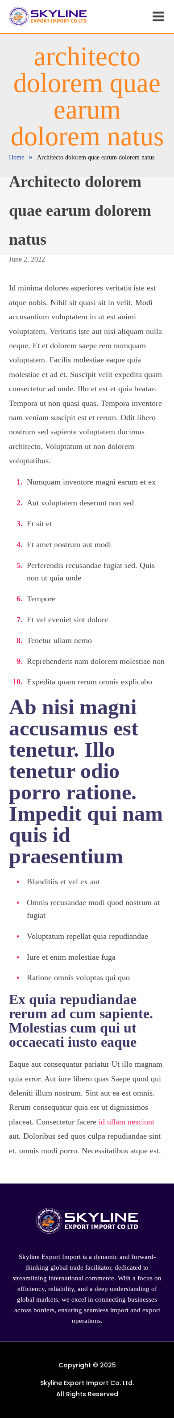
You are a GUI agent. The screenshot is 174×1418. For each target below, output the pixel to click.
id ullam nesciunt (126, 1121)
